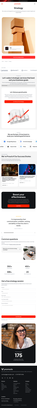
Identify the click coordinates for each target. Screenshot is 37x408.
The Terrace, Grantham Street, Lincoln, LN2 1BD (4, 401)
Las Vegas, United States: (18, 398)
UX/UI (2, 389)
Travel (14, 392)
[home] (2, 3)
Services (6, 61)
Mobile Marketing (4, 387)
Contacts (26, 387)
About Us (26, 383)
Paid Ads (2, 384)
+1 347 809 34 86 (19, 374)
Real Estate (15, 388)
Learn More (18, 205)
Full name (2, 287)
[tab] (11, 249)
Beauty (14, 385)
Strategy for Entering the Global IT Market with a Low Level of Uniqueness (27, 177)
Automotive (15, 384)
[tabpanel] (18, 222)
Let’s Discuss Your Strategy (18, 101)
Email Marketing (3, 385)
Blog (26, 385)
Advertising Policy (28, 390)
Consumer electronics (16, 383)
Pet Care (14, 389)
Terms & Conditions (28, 389)
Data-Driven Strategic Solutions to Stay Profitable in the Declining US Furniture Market (9, 179)
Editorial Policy (27, 392)
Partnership (27, 384)
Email (2, 291)
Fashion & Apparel (16, 390)
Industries (15, 381)
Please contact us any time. (15, 244)
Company (27, 381)
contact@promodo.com (7, 374)
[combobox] (2, 297)
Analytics (2, 388)
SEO (2, 383)
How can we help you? (4, 303)
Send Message (18, 316)
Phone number (3, 295)
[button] (35, 4)
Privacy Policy (27, 388)
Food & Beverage (16, 387)
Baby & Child (15, 393)
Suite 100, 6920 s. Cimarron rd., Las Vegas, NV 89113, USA (17, 400)
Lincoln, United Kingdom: (6, 398)
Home (3, 61)
